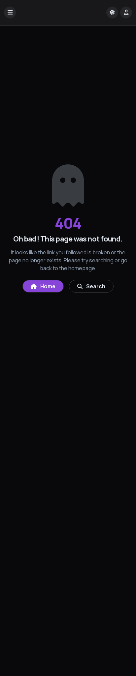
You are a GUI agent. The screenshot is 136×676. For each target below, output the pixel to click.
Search (95, 286)
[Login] (126, 12)
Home (47, 286)
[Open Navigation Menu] (10, 12)
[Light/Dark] (112, 12)
